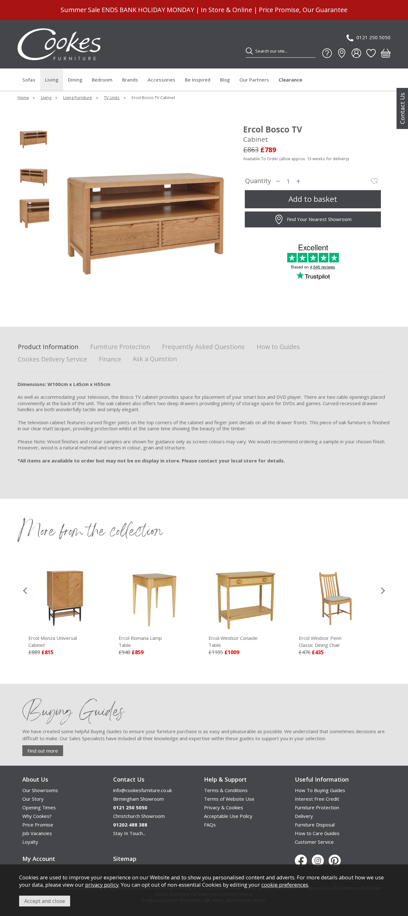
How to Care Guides (317, 833)
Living (51, 79)
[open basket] (385, 53)
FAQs (210, 824)
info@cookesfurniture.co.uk (142, 790)
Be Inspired (197, 79)
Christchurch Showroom (139, 816)
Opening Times (39, 807)
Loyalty (30, 842)
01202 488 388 (130, 824)
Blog (225, 79)
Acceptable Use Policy (228, 816)
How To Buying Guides (320, 790)
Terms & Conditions (226, 790)
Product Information (48, 347)
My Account (38, 858)
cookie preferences (284, 884)
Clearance (290, 79)
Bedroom (102, 79)
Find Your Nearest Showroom (319, 219)
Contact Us (402, 108)
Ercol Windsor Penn (320, 641)
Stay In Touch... (129, 833)
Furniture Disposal (315, 824)
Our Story (33, 799)
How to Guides (278, 347)
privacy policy (102, 884)
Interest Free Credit (317, 799)
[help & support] (327, 53)
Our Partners (254, 79)
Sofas (28, 79)
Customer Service (314, 842)
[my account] (356, 53)
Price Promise (37, 824)
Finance (110, 359)
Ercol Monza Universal (52, 641)
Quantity (258, 181)
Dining (75, 79)
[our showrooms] (341, 53)
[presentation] (25, 590)
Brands (130, 79)
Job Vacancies (37, 833)
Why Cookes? (37, 816)
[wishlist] (371, 53)
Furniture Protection (120, 347)
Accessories (161, 79)
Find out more (42, 751)
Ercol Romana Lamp (140, 641)
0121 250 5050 (373, 37)
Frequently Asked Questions (203, 347)
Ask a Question (155, 358)
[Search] (249, 51)
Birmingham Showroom (138, 799)
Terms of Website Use (229, 799)
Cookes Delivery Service (52, 359)
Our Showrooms (40, 790)
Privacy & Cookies (223, 807)
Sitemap (124, 858)
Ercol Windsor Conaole (233, 641)
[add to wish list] (374, 181)
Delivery (304, 816)
